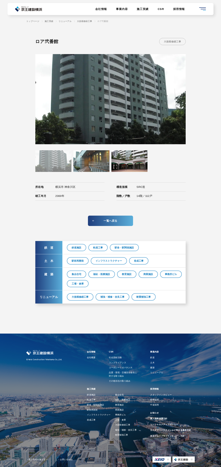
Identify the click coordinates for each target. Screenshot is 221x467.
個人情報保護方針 (158, 418)
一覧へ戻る (110, 220)
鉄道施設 (76, 247)
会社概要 (91, 357)
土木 (152, 362)
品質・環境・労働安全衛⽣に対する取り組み (123, 374)
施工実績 (143, 9)
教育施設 (127, 274)
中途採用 (154, 405)
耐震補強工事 (143, 297)
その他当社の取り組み (119, 381)
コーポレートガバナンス (121, 367)
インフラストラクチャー (109, 260)
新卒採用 (154, 399)
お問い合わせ (66, 459)
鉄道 (152, 357)
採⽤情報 (154, 389)
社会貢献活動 (115, 357)
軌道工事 (98, 247)
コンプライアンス (117, 362)
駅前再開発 (78, 260)
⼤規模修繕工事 (122, 425)
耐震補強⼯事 (121, 435)
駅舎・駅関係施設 (124, 247)
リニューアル (156, 372)
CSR (161, 9)
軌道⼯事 (91, 399)
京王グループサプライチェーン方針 (167, 436)
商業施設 (148, 274)
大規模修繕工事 (172, 41)
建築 (152, 367)
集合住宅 (76, 274)
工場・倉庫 (78, 283)
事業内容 (122, 9)
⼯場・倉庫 (120, 420)
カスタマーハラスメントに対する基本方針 (170, 430)
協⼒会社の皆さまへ (38, 459)
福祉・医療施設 (101, 274)
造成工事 (139, 260)
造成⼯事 (91, 420)
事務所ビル (171, 274)
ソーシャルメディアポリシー (164, 424)
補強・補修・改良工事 (112, 297)
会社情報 (101, 9)
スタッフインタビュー (161, 395)
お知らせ (154, 413)
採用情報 (179, 9)
